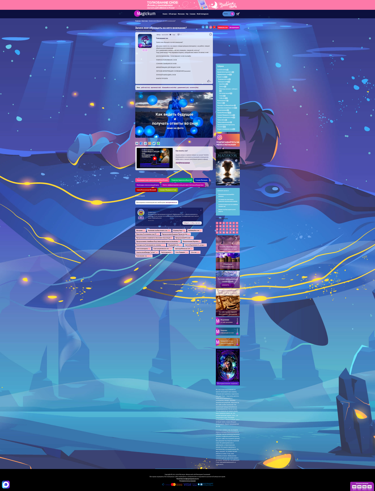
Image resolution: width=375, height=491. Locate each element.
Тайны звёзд (221, 120)
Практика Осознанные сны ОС (147, 234)
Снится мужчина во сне (162, 248)
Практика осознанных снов (227, 108)
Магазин (181, 14)
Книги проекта (222, 100)
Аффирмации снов (224, 74)
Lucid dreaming (222, 69)
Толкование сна (144, 256)
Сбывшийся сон (175, 245)
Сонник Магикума (201, 180)
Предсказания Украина (191, 241)
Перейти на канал (183, 163)
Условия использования (187, 481)
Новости (220, 103)
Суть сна (195, 252)
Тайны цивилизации (224, 122)
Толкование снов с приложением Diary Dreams (152, 180)
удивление (183, 87)
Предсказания (223, 110)
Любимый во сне (195, 230)
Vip (187, 14)
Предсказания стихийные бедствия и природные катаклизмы (158, 241)
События (223, 98)
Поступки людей (225, 93)
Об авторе (173, 14)
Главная (138, 21)
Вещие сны (222, 77)
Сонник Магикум (224, 112)
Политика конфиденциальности (187, 479)
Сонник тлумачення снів (226, 117)
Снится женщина (143, 248)
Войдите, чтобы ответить (192, 223)
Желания (140, 230)
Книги (165, 14)
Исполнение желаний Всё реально (226, 195)
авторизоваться (171, 202)
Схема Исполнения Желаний (146, 190)
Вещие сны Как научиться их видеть (227, 210)
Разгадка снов (224, 81)
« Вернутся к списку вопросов (143, 31)
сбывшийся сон (169, 87)
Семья (222, 96)
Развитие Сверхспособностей (182, 180)
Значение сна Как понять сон (159, 230)
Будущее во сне (224, 79)
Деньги (222, 86)
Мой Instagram (202, 14)
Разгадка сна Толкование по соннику (150, 245)
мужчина (156, 87)
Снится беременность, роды (195, 245)
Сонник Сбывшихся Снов (168, 190)
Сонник (193, 14)
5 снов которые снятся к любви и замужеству (228, 205)
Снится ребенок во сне (184, 248)
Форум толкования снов (226, 129)
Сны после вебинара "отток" (147, 252)
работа (145, 87)
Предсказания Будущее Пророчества (176, 234)
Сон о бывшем (181, 252)
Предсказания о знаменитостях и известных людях (154, 238)
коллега (194, 87)
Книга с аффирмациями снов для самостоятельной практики (183, 185)
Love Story (223, 84)
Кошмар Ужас (179, 230)
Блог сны (145, 21)
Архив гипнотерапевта (225, 72)
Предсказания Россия (184, 238)
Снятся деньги (166, 252)
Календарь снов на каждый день (148, 185)
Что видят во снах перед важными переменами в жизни (227, 200)
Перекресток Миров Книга (226, 105)
